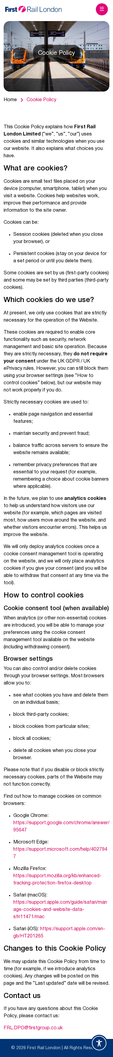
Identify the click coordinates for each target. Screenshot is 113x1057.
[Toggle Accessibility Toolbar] (99, 1043)
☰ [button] (101, 9)
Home (10, 100)
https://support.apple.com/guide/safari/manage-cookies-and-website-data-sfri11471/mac (60, 909)
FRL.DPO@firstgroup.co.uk (33, 1028)
